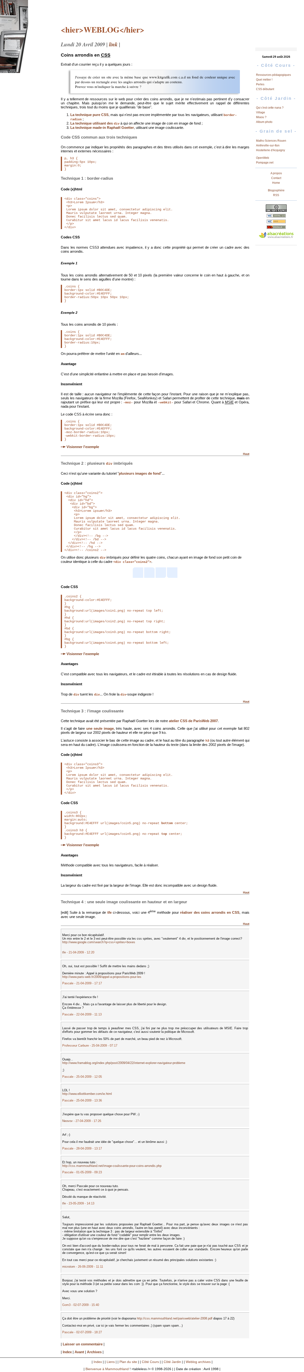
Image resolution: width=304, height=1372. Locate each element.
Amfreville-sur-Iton (268, 145)
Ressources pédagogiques (273, 75)
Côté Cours (150, 1362)
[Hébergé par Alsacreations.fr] (276, 235)
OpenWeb (262, 157)
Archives (94, 1352)
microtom (68, 1266)
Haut (246, 454)
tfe (109, 913)
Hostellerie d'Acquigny (270, 150)
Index (67, 1352)
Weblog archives (198, 1362)
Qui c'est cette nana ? (270, 107)
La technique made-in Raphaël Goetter (102, 128)
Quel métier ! (264, 79)
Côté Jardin (172, 1362)
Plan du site (128, 1362)
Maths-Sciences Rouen (271, 140)
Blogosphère (276, 190)
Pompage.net (264, 162)
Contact (276, 178)
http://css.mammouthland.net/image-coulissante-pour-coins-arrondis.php (112, 1166)
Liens (111, 1362)
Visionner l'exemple (82, 447)
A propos (276, 173)
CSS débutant (265, 89)
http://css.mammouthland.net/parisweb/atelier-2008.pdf (174, 1318)
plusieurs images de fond (140, 473)
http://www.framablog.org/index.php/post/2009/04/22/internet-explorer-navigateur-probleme (123, 1063)
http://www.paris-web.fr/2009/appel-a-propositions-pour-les (101, 977)
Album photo (264, 122)
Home (276, 182)
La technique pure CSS (89, 115)
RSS (276, 195)
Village (260, 112)
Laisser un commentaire (83, 1344)
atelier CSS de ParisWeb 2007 (193, 721)
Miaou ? (261, 117)
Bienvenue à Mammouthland (107, 1369)
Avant (79, 1352)
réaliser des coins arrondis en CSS (209, 913)
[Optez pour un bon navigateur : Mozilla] (276, 227)
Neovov (67, 1121)
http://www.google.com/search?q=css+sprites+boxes (98, 942)
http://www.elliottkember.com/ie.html (87, 1094)
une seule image (100, 728)
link (113, 44)
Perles (260, 84)
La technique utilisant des (94, 123)
